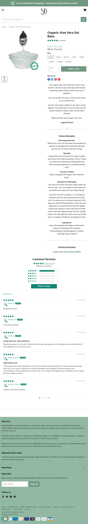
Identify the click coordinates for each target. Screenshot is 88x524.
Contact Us (57, 507)
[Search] (83, 19)
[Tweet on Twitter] (52, 79)
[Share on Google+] (55, 79)
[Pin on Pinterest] (59, 79)
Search (4, 507)
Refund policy (6, 509)
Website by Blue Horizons (10, 514)
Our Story (27, 509)
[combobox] (41, 19)
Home (4, 27)
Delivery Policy (13, 507)
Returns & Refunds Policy (28, 507)
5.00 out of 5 (50, 263)
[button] (52, 40)
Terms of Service (68, 507)
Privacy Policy (17, 509)
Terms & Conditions (45, 507)
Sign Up (34, 484)
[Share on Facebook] (48, 79)
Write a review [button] (44, 286)
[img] (8, 300)
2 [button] (42, 398)
